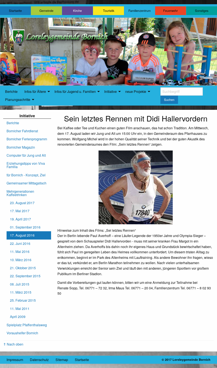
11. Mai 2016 (19, 251)
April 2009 (17, 316)
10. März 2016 (20, 259)
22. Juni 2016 (20, 243)
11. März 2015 (20, 292)
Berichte (11, 91)
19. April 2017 (20, 219)
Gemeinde (46, 10)
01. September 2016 (25, 227)
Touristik (108, 10)
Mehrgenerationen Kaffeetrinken (20, 193)
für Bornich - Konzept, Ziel (26, 175)
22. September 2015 (25, 275)
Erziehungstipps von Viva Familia (26, 165)
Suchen (169, 99)
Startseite (15, 10)
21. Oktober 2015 (23, 267)
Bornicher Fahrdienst (22, 130)
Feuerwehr (170, 10)
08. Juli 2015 (19, 284)
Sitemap (62, 359)
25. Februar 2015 (23, 300)
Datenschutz (39, 359)
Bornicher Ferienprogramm (27, 139)
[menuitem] (11, 92)
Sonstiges (201, 10)
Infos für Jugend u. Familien (75, 91)
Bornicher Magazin (21, 147)
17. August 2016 (22, 235)
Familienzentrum (139, 10)
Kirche (77, 10)
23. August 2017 (22, 202)
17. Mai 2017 (19, 210)
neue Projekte (135, 91)
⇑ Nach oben (13, 344)
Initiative (110, 91)
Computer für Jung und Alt (26, 155)
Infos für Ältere (35, 91)
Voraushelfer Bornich (22, 332)
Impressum (15, 359)
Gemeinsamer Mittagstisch (26, 183)
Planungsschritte (17, 99)
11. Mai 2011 (19, 308)
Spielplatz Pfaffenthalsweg (27, 324)
